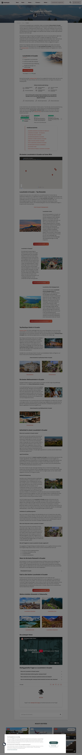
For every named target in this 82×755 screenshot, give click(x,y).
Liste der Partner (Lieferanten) (12, 749)
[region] (35, 743)
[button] (4, 744)
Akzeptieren (53, 742)
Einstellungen (53, 745)
